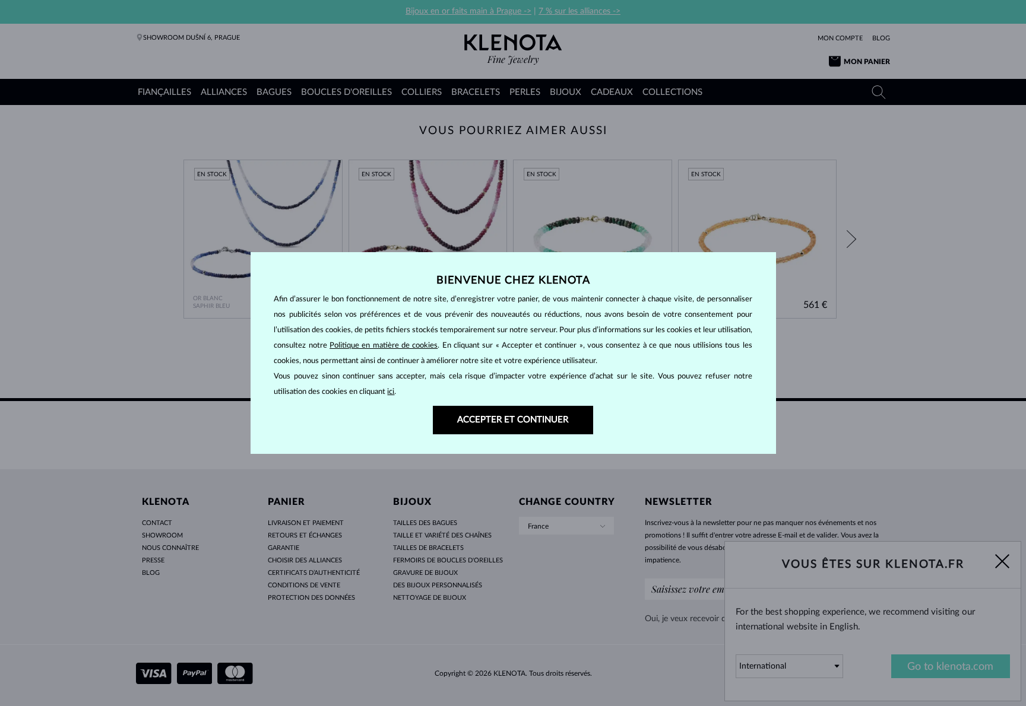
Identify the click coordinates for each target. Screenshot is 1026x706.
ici (390, 392)
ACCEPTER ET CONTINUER (512, 419)
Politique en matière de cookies (384, 345)
